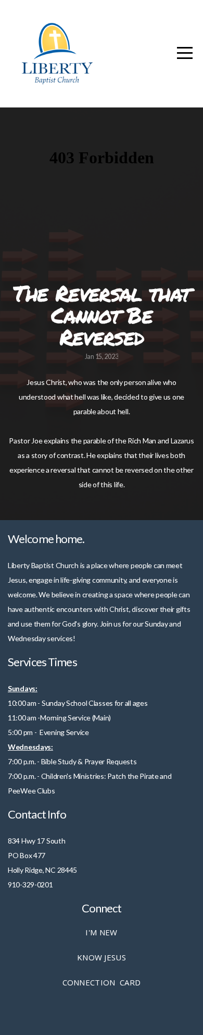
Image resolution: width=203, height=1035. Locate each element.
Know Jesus (101, 957)
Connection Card (101, 982)
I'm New (101, 932)
